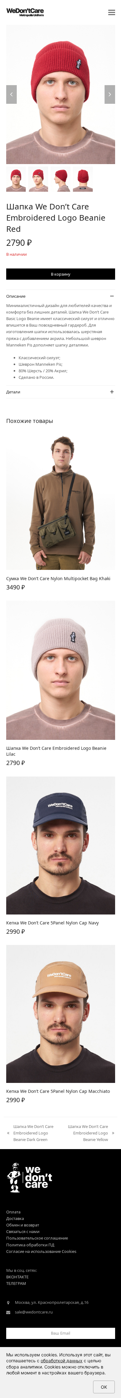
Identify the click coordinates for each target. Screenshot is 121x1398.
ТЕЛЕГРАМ (16, 1283)
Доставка (15, 1218)
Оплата (13, 1212)
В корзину (60, 274)
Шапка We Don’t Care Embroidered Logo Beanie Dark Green (29, 1133)
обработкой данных (62, 1360)
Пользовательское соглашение (37, 1238)
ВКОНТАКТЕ (17, 1277)
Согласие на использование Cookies (41, 1251)
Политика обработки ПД (30, 1245)
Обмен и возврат (22, 1225)
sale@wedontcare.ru (34, 1312)
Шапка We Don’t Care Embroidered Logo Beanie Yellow (87, 1133)
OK (104, 1387)
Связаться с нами (22, 1231)
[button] (111, 12)
